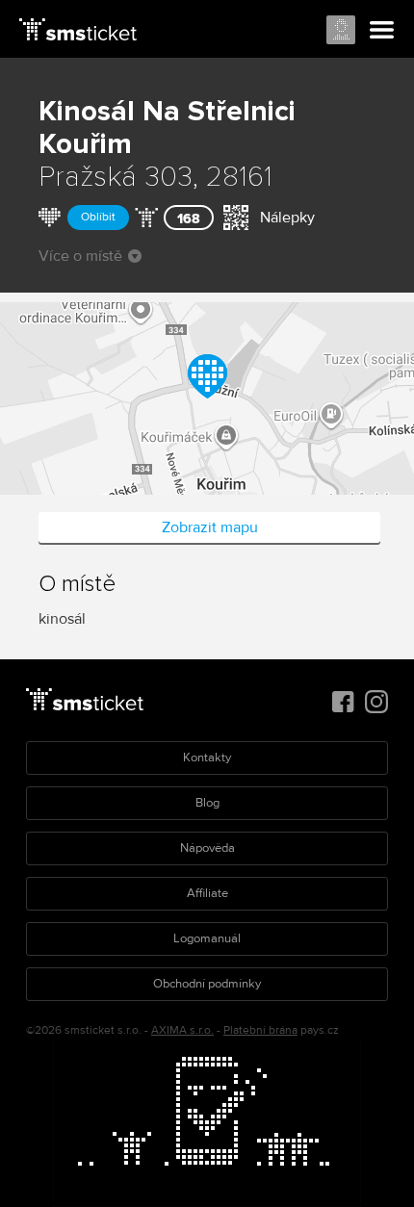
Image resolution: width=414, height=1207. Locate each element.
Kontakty (207, 757)
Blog (207, 802)
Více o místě (80, 256)
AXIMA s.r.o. (182, 1030)
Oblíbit (98, 217)
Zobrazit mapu (210, 527)
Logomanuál (207, 938)
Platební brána (260, 1030)
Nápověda (207, 848)
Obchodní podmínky (207, 983)
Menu (382, 30)
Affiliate (207, 893)
